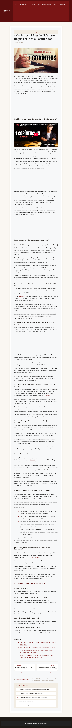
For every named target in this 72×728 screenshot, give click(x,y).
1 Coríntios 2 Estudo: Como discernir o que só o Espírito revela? (34, 689)
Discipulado (62, 4)
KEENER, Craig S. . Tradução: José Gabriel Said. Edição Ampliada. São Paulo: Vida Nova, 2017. (37, 650)
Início (15, 4)
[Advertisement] (36, 105)
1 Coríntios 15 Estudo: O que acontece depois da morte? (43, 680)
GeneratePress (43, 723)
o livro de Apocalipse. (34, 557)
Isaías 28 (32, 460)
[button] (15, 17)
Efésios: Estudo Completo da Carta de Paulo (29, 705)
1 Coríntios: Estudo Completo (32, 32)
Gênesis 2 (29, 409)
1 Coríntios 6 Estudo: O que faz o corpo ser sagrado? (31, 693)
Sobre (15, 11)
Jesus (55, 4)
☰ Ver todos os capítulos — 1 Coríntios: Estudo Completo (36, 674)
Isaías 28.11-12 (23, 296)
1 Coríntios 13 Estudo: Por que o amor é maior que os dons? (44, 678)
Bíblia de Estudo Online (22, 679)
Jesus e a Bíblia (6, 11)
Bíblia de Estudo (24, 4)
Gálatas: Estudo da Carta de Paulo (27, 701)
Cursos (33, 4)
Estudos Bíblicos (46, 4)
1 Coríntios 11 (48, 395)
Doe (38, 4)
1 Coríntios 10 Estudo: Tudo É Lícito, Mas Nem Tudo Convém (33, 697)
